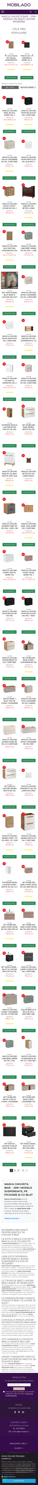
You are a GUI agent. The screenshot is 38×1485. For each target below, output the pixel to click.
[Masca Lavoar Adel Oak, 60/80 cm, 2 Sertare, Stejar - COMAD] (28, 508)
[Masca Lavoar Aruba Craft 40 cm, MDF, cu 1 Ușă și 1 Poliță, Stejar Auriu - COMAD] (9, 822)
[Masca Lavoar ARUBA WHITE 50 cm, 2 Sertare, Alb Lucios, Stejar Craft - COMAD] (28, 822)
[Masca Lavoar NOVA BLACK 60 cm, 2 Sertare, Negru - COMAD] (28, 101)
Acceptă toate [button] (19, 1481)
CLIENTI (18, 1448)
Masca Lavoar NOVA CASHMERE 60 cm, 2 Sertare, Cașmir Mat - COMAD (28, 295)
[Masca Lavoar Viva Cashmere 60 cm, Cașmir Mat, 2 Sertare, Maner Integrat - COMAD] (28, 689)
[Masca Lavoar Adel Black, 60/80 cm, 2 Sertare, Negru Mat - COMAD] (27, 45)
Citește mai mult (11, 1218)
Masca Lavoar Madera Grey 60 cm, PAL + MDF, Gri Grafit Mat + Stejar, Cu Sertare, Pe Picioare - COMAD (9, 526)
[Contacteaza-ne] (25, 12)
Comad (11, 54)
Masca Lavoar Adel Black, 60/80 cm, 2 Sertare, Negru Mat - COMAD (26, 58)
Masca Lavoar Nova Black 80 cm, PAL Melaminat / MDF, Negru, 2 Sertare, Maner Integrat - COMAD (9, 613)
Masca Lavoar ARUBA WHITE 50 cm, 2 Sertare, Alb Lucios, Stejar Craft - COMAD (28, 838)
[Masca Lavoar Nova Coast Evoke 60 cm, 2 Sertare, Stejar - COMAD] (9, 191)
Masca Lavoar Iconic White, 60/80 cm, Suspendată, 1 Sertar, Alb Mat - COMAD (9, 572)
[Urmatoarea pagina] (26, 1170)
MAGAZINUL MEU (18, 1443)
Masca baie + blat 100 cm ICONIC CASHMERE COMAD (9, 701)
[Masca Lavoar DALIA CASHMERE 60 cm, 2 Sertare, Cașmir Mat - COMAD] (9, 144)
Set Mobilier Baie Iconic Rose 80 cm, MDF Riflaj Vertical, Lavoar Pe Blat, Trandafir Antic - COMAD (9, 927)
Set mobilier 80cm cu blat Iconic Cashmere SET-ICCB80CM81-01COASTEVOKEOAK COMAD (9, 1099)
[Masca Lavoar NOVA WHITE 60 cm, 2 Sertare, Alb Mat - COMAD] (9, 325)
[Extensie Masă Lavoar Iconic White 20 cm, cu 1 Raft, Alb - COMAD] (9, 870)
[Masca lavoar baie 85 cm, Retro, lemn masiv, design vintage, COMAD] (28, 191)
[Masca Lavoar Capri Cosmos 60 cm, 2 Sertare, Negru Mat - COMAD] (28, 956)
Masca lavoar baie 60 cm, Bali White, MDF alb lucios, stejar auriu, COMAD (9, 474)
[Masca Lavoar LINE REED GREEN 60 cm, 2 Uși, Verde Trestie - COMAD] (9, 1044)
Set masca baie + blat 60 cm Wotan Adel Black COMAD (28, 1146)
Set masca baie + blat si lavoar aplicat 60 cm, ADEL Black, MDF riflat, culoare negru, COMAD (9, 969)
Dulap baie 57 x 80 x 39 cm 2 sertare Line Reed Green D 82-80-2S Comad (28, 1012)
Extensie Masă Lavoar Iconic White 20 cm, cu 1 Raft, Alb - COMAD (9, 884)
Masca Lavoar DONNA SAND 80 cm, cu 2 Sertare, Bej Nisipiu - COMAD (9, 742)
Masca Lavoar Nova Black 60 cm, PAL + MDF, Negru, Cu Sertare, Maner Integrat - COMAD (28, 613)
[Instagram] (23, 1412)
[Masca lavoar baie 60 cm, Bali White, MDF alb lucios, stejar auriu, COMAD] (9, 459)
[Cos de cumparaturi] (30, 12)
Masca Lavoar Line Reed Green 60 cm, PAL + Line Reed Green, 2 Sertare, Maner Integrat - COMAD (28, 248)
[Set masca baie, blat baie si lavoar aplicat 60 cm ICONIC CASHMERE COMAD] (9, 280)
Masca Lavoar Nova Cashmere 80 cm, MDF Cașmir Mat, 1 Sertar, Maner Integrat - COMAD (28, 742)
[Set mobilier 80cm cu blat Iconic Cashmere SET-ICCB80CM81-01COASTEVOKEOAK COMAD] (9, 1087)
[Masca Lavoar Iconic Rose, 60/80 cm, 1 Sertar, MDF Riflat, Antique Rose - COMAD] (28, 558)
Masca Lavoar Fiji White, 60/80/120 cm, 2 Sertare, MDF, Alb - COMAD (9, 380)
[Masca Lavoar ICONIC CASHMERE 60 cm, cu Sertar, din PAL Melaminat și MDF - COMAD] (9, 999)
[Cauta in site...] (35, 12)
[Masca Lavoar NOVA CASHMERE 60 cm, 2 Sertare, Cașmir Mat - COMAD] (28, 280)
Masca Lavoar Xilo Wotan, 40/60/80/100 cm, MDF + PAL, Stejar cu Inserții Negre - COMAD (11, 58)
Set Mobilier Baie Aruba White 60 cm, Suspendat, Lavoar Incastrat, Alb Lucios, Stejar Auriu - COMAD (28, 427)
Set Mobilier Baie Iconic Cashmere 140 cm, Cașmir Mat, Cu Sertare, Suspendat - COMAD (28, 1099)
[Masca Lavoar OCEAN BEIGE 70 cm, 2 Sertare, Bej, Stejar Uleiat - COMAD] (9, 645)
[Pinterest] (19, 1412)
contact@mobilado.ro (20, 1432)
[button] (19, 1476)
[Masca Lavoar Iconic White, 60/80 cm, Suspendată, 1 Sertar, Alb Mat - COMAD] (9, 558)
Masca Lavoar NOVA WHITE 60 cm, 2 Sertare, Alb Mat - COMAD (9, 338)
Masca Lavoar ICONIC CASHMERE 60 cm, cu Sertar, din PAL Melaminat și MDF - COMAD (9, 1012)
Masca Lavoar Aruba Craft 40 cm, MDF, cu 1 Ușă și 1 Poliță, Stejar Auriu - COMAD (9, 838)
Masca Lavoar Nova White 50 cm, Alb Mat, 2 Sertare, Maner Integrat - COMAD (28, 159)
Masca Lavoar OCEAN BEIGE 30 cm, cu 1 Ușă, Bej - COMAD (28, 1058)
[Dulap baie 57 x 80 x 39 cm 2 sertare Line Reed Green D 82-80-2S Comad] (28, 999)
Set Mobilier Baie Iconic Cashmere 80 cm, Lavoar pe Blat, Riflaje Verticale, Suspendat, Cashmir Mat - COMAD (28, 660)
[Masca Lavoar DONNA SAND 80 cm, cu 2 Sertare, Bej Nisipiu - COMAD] (9, 730)
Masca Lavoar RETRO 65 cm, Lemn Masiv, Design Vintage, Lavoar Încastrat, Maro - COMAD (28, 474)
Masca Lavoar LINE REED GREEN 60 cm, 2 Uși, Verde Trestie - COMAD (9, 1058)
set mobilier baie (21, 1351)
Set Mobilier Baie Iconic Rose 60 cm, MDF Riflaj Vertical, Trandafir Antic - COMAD (28, 884)
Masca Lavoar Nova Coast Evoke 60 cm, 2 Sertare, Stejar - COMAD (9, 206)
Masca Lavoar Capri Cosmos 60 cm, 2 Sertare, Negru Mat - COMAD (28, 969)
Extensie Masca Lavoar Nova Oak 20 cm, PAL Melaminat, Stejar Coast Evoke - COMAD (9, 427)
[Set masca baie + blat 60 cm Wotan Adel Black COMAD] (28, 1131)
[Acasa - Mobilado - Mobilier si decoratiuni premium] (19, 5)
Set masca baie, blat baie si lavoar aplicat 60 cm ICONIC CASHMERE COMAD (9, 295)
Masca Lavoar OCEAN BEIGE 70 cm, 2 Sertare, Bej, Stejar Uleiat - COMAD (9, 660)
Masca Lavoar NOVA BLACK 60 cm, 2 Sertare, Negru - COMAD (28, 113)
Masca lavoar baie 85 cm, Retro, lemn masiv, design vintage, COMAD (28, 206)
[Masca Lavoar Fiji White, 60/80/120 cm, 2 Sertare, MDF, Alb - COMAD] (9, 368)
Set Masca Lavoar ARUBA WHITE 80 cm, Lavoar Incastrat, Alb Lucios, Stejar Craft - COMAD (9, 788)
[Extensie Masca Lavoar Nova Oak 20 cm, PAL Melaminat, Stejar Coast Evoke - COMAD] (9, 412)
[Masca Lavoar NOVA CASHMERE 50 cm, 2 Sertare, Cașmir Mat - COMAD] (28, 368)
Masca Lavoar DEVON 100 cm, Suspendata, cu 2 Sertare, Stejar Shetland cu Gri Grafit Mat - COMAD (28, 338)
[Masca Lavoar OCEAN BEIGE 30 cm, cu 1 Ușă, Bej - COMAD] (28, 1043)
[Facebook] (15, 1412)
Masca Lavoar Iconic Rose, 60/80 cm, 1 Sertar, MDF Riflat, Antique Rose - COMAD (28, 572)
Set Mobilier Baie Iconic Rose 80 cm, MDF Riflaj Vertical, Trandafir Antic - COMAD (28, 927)
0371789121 (20, 1428)
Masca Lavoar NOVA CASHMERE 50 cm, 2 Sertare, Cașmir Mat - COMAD (28, 380)
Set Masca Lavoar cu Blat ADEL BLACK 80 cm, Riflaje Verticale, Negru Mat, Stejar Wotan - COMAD (9, 1146)
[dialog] (19, 1468)
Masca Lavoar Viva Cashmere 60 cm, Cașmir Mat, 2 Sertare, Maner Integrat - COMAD (29, 701)
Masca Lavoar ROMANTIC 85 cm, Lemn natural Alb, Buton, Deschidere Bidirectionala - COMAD (28, 788)
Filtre (11, 87)
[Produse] (3, 12)
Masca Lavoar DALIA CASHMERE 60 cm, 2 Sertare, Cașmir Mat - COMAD (9, 159)
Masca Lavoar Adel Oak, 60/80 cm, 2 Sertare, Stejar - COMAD (28, 526)
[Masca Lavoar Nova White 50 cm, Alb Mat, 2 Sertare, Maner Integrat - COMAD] (28, 144)
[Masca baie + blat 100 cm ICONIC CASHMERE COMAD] (9, 689)
